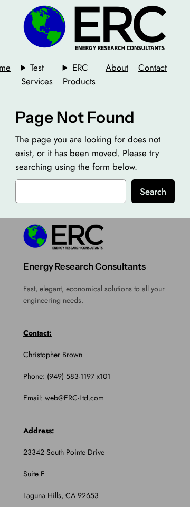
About (117, 67)
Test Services (37, 74)
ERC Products (79, 74)
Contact (152, 67)
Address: (38, 430)
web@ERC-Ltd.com (74, 398)
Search (153, 191)
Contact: (37, 333)
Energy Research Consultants (84, 266)
